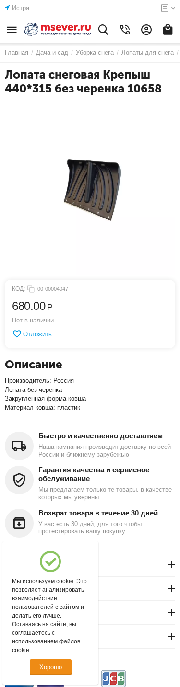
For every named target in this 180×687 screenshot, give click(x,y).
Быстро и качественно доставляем (100, 436)
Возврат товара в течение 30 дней (98, 513)
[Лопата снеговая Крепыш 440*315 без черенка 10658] (90, 190)
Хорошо (50, 667)
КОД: (18, 289)
